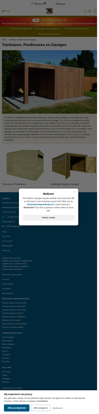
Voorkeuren (58, 408)
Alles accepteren (17, 407)
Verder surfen (48, 217)
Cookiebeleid (42, 401)
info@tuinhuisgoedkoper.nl (40, 204)
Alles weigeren (41, 408)
